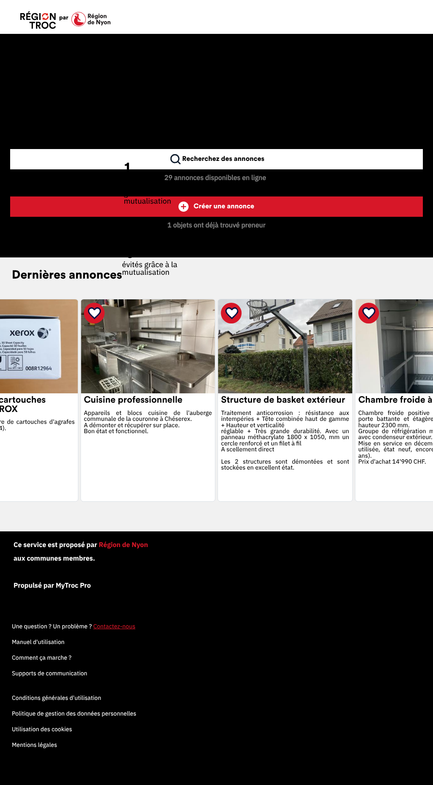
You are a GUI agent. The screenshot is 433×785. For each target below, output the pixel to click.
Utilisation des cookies (42, 729)
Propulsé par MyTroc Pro (52, 585)
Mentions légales (34, 745)
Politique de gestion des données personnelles (74, 713)
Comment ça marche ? (41, 657)
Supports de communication (49, 673)
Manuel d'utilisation (38, 642)
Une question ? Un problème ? (73, 626)
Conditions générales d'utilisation (56, 698)
